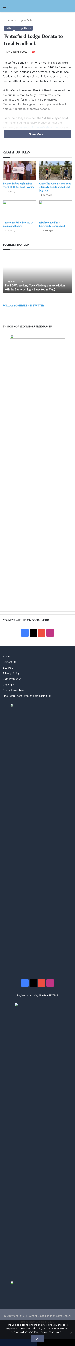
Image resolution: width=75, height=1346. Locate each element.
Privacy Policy (11, 673)
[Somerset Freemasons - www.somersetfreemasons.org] (37, 6)
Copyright (8, 684)
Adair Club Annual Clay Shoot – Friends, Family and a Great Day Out (55, 187)
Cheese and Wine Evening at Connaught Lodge (18, 224)
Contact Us (9, 662)
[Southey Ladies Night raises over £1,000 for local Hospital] (19, 170)
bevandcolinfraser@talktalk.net (39, 127)
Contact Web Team (14, 690)
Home (9, 20)
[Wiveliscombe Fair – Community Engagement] (55, 209)
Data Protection (12, 678)
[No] (70, 1333)
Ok (37, 1338)
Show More (36, 134)
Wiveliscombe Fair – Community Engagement (52, 224)
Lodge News (23, 28)
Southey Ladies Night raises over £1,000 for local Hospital (18, 185)
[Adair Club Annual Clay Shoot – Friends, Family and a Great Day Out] (55, 170)
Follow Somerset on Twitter (23, 305)
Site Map (8, 667)
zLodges (20, 20)
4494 (30, 20)
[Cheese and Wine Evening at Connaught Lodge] (19, 209)
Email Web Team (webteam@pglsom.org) (27, 695)
